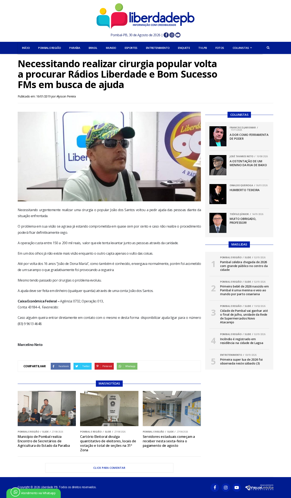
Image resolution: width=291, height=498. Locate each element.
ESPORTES (131, 48)
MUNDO (111, 48)
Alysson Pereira (66, 96)
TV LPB (202, 48)
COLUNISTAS (241, 48)
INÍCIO (26, 48)
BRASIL (93, 48)
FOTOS (219, 48)
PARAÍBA (74, 48)
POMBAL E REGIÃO (49, 48)
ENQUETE (184, 48)
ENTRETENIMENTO (158, 48)
